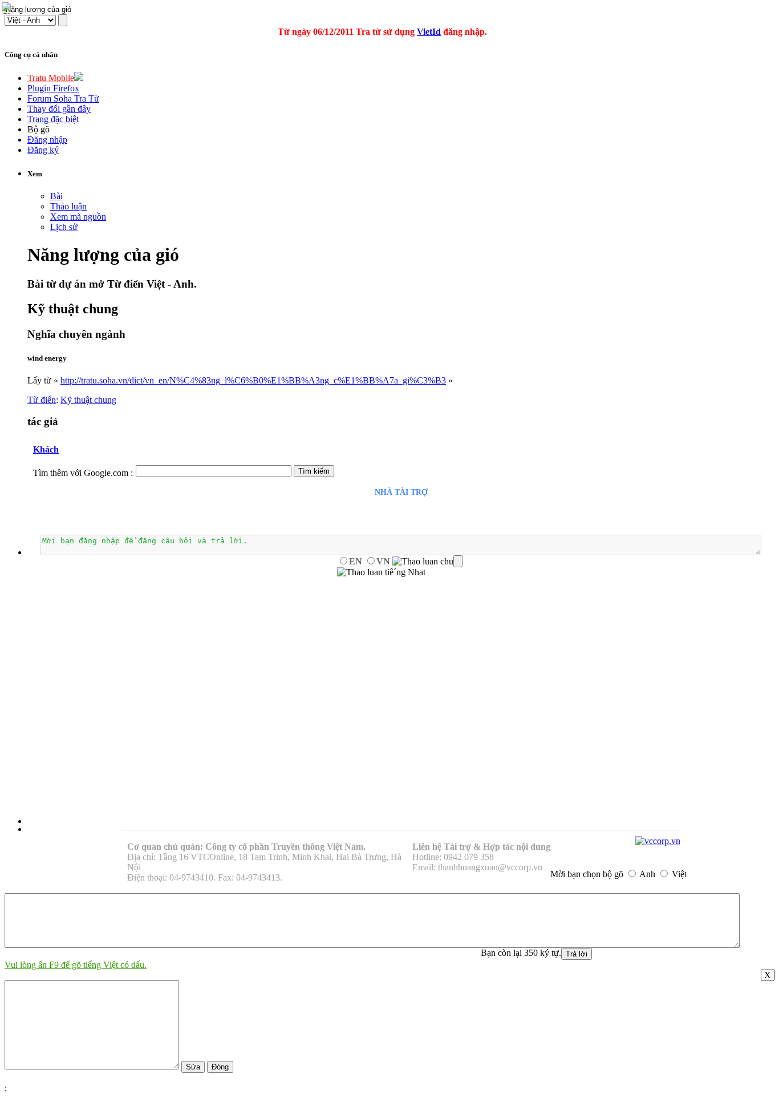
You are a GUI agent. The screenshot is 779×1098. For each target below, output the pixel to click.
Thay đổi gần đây (59, 109)
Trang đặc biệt (53, 119)
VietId (429, 32)
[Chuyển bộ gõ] (8, 8)
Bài (56, 196)
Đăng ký (43, 150)
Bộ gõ (38, 129)
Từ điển (41, 400)
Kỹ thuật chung (88, 400)
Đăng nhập (47, 139)
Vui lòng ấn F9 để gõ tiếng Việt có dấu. (76, 965)
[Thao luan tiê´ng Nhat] (381, 572)
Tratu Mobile (50, 78)
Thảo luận (68, 206)
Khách (46, 449)
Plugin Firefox (53, 88)
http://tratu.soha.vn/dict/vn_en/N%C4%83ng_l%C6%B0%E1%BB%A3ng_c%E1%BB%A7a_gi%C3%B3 (253, 380)
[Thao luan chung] (427, 561)
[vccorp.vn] (657, 841)
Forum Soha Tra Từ (63, 98)
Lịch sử (64, 227)
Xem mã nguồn (78, 216)
